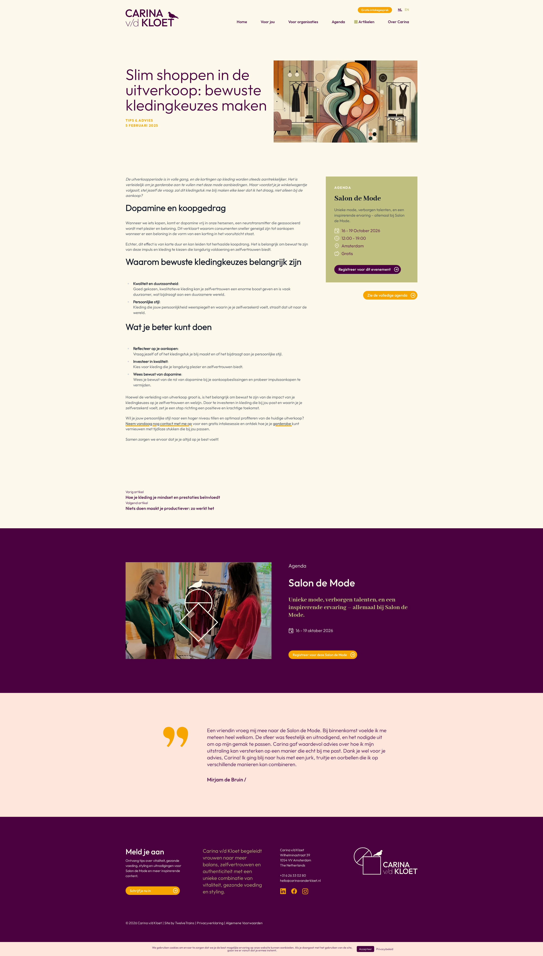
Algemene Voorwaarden (244, 923)
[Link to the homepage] (152, 18)
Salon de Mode (357, 198)
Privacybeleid (384, 949)
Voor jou (268, 21)
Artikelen (366, 21)
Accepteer (365, 949)
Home (242, 21)
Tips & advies (139, 120)
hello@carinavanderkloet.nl (300, 880)
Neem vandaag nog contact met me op (159, 423)
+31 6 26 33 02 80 (293, 875)
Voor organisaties (303, 21)
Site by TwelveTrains (179, 923)
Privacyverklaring (210, 923)
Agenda (338, 21)
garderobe (282, 423)
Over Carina (398, 21)
